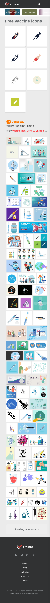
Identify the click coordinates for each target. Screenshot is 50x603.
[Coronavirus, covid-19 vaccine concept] (37, 380)
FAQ (25, 568)
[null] (13, 141)
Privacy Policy (25, 576)
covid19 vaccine (35, 131)
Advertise (25, 572)
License (25, 564)
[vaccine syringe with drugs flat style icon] (24, 190)
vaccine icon (18, 131)
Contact (25, 581)
